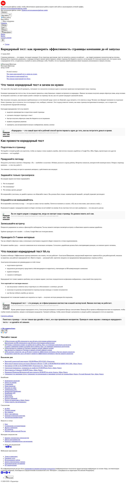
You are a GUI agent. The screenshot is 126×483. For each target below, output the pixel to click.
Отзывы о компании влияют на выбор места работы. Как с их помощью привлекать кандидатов (37, 346)
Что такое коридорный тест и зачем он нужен (22, 74)
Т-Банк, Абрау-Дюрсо (35, 370)
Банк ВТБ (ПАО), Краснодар (44, 361)
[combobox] (9, 477)
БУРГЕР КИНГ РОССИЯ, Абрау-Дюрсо (68, 363)
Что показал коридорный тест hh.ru (18, 79)
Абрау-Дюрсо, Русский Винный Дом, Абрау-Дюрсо (86, 374)
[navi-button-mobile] (3, 40)
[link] (4, 29)
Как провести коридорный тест (17, 76)
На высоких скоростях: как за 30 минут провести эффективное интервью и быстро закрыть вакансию (39, 353)
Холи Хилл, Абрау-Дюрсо (53, 368)
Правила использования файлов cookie (35, 10)
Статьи (7, 44)
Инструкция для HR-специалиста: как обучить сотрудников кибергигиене (30, 343)
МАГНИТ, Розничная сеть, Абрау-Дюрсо (39, 366)
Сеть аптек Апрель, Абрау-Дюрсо (56, 372)
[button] (3, 34)
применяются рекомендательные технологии (40, 468)
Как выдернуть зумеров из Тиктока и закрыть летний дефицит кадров (28, 350)
